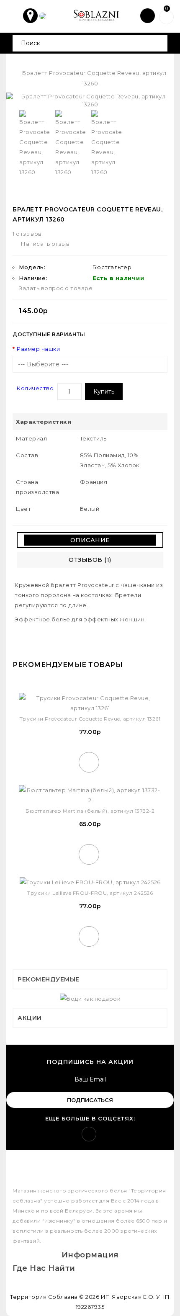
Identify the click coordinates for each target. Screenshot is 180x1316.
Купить (103, 391)
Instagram (89, 1134)
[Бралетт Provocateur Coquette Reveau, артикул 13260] (90, 100)
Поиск (158, 43)
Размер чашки (38, 348)
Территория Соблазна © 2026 (54, 1296)
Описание (90, 540)
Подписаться (90, 1100)
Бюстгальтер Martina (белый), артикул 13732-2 (90, 811)
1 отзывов (27, 233)
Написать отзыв (45, 243)
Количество (35, 388)
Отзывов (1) (90, 560)
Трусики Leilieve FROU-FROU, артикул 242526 (90, 893)
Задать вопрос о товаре (56, 288)
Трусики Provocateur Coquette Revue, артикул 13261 (90, 719)
